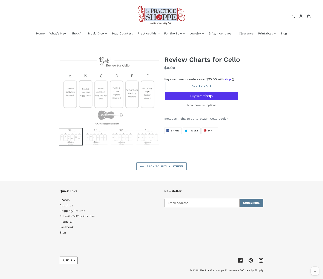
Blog (63, 232)
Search (65, 200)
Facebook (67, 227)
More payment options (201, 105)
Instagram (67, 221)
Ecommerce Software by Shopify (244, 270)
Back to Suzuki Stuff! (164, 166)
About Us (66, 205)
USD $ (67, 260)
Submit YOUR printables (77, 216)
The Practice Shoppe (212, 270)
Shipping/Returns (72, 211)
